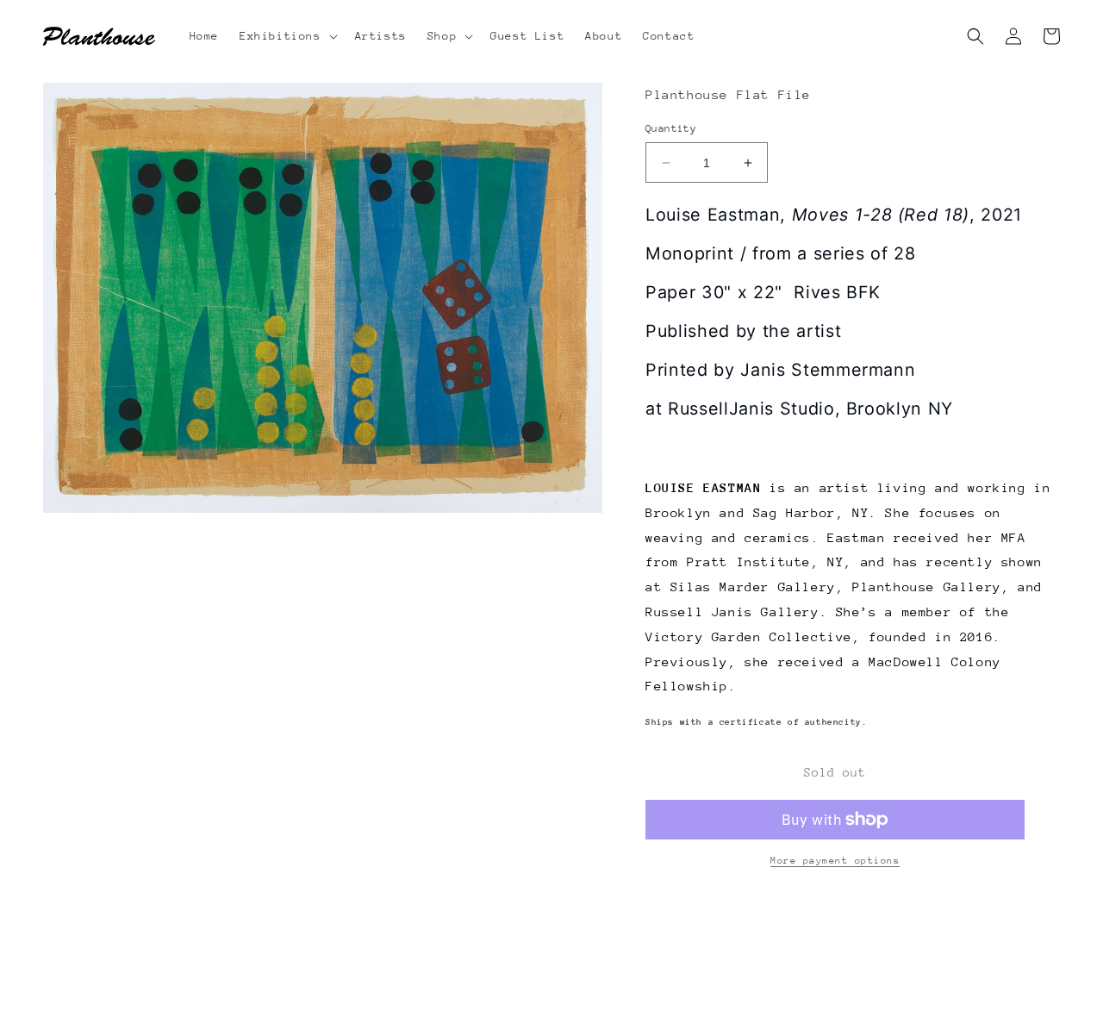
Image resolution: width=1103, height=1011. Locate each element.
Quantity (670, 128)
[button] (287, 36)
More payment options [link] (835, 860)
